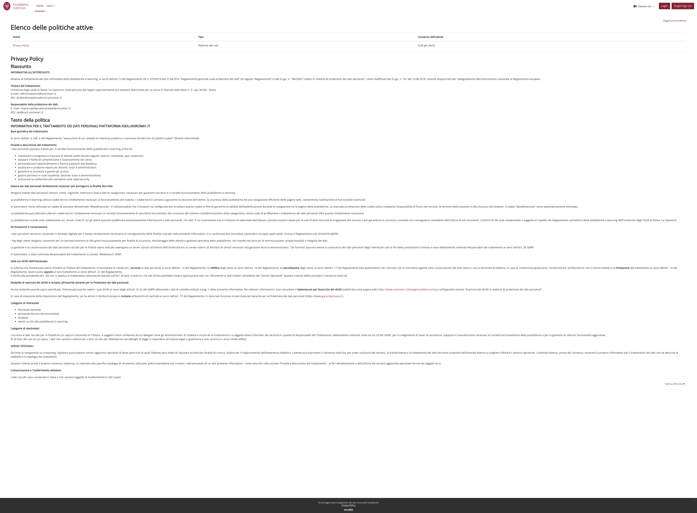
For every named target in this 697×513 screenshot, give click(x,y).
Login (664, 6)
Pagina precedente (674, 20)
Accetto (348, 509)
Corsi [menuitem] (49, 5)
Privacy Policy (348, 505)
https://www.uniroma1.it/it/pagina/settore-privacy (408, 289)
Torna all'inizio (674, 384)
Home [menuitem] (39, 5)
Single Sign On (683, 6)
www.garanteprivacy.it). (329, 296)
